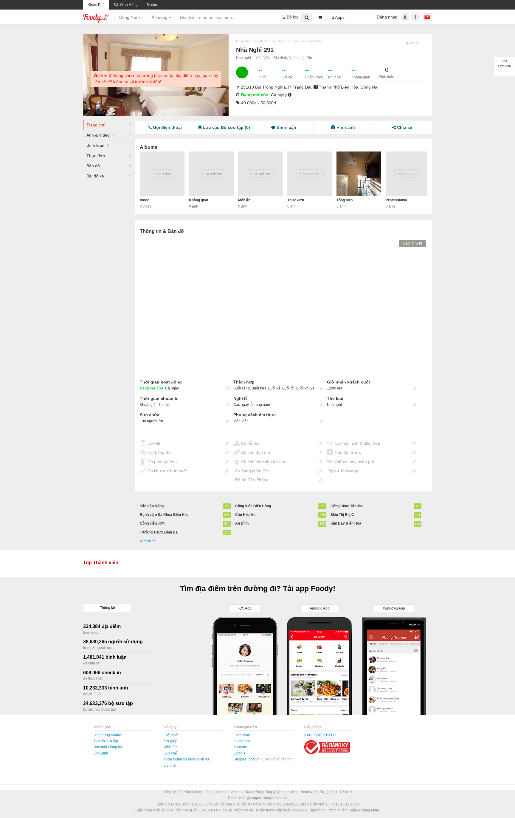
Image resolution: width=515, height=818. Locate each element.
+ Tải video (162, 173)
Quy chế (170, 753)
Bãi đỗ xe (95, 176)
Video (144, 200)
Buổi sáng (241, 388)
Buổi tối (288, 388)
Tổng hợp (344, 200)
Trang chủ (96, 125)
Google (240, 753)
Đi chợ (152, 5)
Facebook (242, 735)
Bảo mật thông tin (108, 747)
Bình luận (97, 145)
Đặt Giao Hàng (126, 5)
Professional (396, 200)
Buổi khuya (305, 388)
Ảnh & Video (100, 135)
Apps (339, 17)
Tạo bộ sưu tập (106, 741)
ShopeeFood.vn (247, 759)
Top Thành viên (100, 562)
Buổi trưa (259, 388)
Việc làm (171, 747)
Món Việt (262, 58)
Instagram (242, 741)
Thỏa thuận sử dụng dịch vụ (186, 759)
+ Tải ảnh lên (211, 173)
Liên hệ (170, 765)
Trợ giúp (170, 741)
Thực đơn (95, 155)
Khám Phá (96, 5)
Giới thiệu (171, 735)
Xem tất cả (147, 541)
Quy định (101, 753)
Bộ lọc (292, 17)
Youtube (240, 747)
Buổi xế (274, 388)
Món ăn (244, 200)
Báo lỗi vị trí (412, 243)
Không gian (198, 200)
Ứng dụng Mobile (108, 735)
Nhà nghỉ (243, 58)
